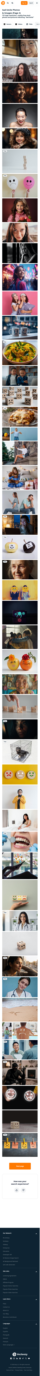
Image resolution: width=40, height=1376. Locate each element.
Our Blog (6, 1314)
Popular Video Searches (10, 1292)
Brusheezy (6, 1238)
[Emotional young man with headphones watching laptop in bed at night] (20, 525)
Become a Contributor (10, 1317)
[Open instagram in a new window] (14, 1358)
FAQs (4, 1304)
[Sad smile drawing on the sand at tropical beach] (20, 1010)
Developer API (7, 1254)
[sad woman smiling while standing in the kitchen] (7, 1030)
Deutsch (5, 1338)
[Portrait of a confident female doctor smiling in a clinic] (20, 921)
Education (6, 1251)
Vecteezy (5, 1241)
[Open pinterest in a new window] (20, 1358)
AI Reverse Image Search (11, 1258)
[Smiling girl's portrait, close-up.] (20, 48)
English (5, 1328)
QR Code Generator (9, 1265)
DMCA (5, 1279)
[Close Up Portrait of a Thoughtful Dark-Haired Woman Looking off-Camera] (20, 729)
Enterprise (6, 1248)
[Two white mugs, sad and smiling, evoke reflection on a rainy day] (20, 328)
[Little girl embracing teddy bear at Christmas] (20, 478)
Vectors (8, 24)
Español (5, 1331)
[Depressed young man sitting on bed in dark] (20, 842)
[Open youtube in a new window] (29, 1358)
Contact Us (6, 1307)
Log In (31, 3)
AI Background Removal (10, 1261)
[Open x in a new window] (26, 1358)
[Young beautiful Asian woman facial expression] (20, 116)
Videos (20, 24)
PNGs (30, 24)
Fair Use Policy (28, 1370)
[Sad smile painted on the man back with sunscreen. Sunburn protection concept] (25, 1030)
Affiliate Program (8, 1282)
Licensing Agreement (9, 1276)
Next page (20, 1166)
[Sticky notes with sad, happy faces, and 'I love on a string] (20, 1145)
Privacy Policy (19, 1370)
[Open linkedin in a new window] (17, 1358)
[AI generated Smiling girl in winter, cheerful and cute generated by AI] (20, 138)
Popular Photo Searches (10, 1289)
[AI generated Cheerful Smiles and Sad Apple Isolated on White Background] (20, 661)
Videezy (5, 1244)
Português (6, 1335)
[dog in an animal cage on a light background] (20, 752)
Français (5, 1341)
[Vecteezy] (3, 3)
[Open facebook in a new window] (11, 1358)
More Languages (8, 1345)
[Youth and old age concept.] (20, 547)
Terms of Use (9, 1370)
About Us (6, 1310)
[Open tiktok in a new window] (23, 1358)
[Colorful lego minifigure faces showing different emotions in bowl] (20, 352)
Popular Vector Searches (10, 1286)
